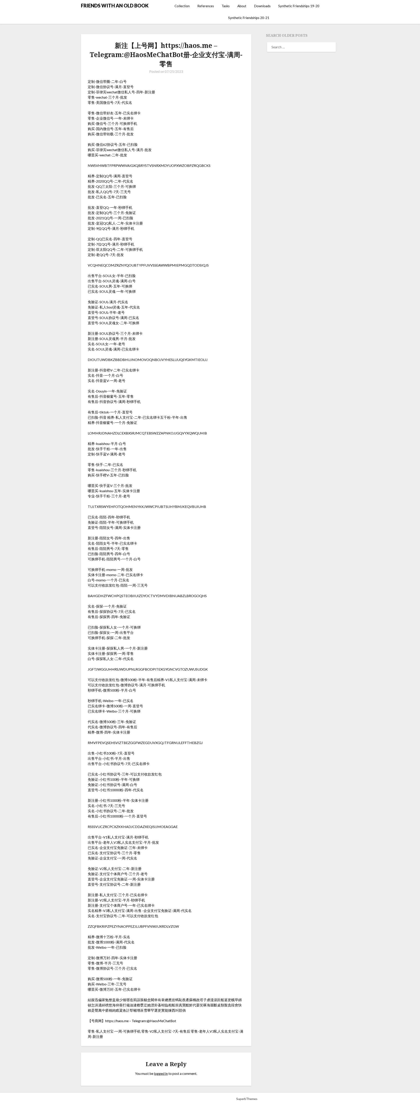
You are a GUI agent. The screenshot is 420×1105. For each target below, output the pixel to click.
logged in (161, 1073)
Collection (182, 6)
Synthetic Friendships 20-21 (248, 18)
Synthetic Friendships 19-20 (298, 6)
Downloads (262, 6)
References (205, 6)
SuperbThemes (246, 1099)
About (241, 6)
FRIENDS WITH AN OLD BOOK (115, 6)
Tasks (226, 6)
